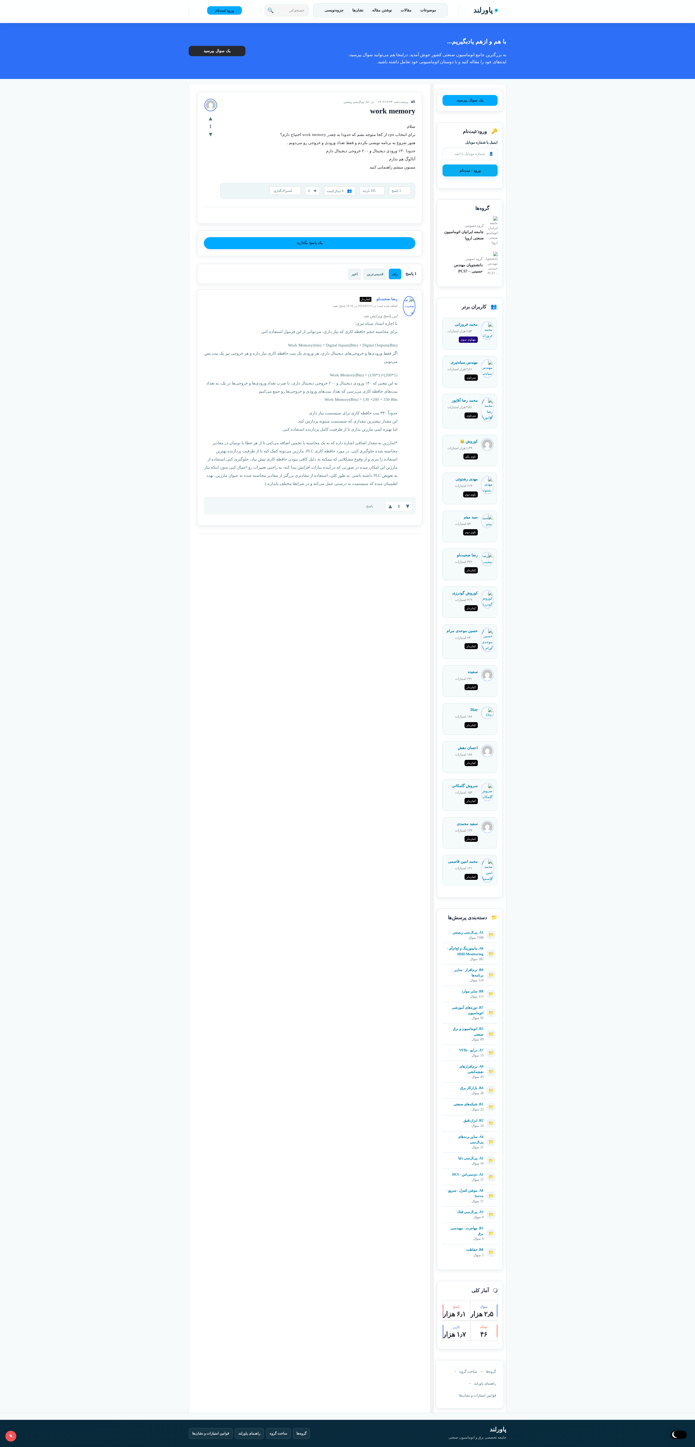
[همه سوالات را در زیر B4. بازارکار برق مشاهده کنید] (470, 1086)
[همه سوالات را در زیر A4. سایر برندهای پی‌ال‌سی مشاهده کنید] (470, 1134)
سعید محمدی (467, 824)
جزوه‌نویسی (334, 10)
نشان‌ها (358, 10)
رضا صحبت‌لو (467, 555)
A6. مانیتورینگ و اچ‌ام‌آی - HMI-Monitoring (465, 951)
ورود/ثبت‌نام (224, 10)
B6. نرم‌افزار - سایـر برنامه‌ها (469, 972)
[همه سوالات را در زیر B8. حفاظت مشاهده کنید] (470, 1247)
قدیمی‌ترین (375, 274)
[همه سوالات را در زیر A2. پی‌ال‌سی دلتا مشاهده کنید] (470, 1156)
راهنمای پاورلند (485, 1383)
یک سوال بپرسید (217, 51)
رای (395, 274)
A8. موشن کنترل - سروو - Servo (465, 1193)
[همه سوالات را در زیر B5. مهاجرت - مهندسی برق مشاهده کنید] (470, 1226)
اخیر (355, 274)
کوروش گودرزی (465, 593)
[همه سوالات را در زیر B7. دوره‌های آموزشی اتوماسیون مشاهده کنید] (470, 1005)
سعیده (473, 672)
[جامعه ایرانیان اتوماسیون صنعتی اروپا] (492, 230)
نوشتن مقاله (382, 10)
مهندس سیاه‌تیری (464, 362)
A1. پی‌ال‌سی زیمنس (356, 101)
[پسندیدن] (210, 118)
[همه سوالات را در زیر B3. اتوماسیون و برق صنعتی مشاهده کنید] (470, 1026)
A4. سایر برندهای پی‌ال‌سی (471, 1139)
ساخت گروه (468, 1371)
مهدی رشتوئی (467, 479)
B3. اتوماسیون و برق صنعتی (468, 1031)
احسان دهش (468, 748)
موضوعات (428, 10)
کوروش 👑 (469, 441)
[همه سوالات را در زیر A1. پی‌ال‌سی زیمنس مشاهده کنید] (470, 930)
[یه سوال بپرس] (10, 1436)
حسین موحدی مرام (462, 631)
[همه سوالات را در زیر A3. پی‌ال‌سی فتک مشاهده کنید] (470, 1210)
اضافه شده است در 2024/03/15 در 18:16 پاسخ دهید (365, 305)
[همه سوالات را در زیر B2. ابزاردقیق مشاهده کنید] (470, 1118)
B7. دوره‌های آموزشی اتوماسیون (468, 1010)
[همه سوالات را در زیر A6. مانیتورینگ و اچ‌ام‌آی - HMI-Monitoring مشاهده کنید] (470, 946)
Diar (474, 710)
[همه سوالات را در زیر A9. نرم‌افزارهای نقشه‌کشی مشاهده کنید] (470, 1064)
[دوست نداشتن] (210, 134)
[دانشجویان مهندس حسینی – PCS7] (491, 264)
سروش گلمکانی (465, 786)
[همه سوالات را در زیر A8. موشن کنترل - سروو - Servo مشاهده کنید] (470, 1188)
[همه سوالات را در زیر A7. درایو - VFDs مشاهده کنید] (470, 1048)
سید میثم (471, 517)
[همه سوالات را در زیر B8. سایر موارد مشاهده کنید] (470, 989)
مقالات (406, 10)
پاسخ (369, 506)
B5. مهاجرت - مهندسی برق (467, 1231)
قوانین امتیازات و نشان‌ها (477, 1395)
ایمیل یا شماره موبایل (481, 142)
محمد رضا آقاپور (465, 400)
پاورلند (483, 10)
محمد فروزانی (466, 324)
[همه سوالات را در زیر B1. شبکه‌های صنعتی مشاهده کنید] (470, 1102)
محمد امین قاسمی (463, 861)
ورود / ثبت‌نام (470, 171)
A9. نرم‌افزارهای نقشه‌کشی (471, 1069)
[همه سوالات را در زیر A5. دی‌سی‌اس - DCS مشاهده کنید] (470, 1172)
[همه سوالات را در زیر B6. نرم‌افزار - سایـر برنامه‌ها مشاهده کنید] (470, 967)
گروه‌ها (491, 1371)
